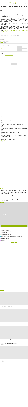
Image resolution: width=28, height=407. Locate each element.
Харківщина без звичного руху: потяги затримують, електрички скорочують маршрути (13, 200)
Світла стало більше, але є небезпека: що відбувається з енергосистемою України (12, 196)
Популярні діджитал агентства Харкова (8, 139)
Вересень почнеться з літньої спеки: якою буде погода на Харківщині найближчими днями (13, 112)
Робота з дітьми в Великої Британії (7, 339)
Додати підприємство (14, 242)
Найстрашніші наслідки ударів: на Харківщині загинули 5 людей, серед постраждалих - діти (13, 193)
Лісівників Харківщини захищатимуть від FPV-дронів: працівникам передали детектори (12, 125)
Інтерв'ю (3, 214)
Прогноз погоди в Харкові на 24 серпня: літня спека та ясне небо (13, 190)
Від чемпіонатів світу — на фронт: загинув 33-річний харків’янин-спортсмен (12, 121)
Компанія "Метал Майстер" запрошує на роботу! (9, 323)
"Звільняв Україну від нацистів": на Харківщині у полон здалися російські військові (14, 129)
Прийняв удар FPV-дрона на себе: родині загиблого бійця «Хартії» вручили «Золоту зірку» (14, 116)
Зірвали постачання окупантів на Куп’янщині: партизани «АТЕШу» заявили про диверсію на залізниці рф (14, 136)
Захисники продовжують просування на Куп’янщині (10, 132)
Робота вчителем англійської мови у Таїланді (9, 343)
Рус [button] (25, 3)
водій (2, 360)
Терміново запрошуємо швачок (6, 306)
